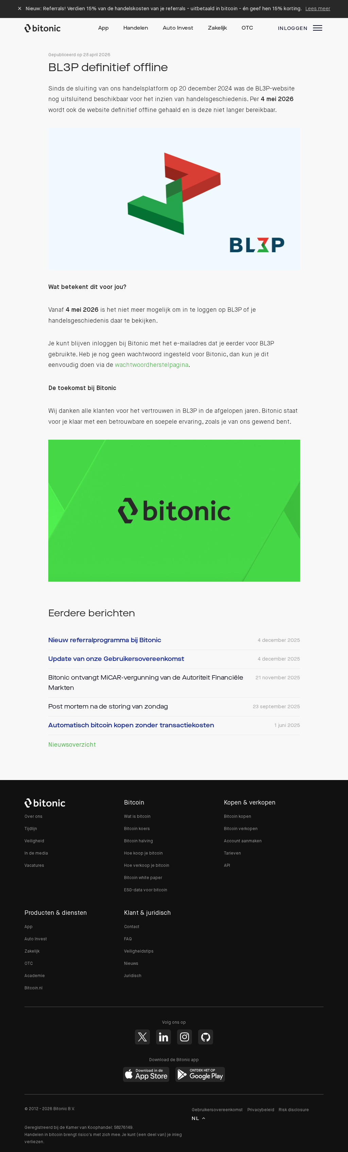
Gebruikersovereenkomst (217, 1110)
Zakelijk (217, 28)
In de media (36, 853)
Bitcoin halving (138, 841)
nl (195, 1118)
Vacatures (34, 866)
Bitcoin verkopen (241, 829)
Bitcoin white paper (143, 878)
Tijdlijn (30, 829)
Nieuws (131, 964)
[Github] (205, 1036)
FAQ (128, 939)
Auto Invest (178, 28)
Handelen (135, 28)
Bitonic (48, 28)
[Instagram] (184, 1036)
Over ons (33, 817)
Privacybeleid (260, 1110)
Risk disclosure (294, 1110)
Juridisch (132, 976)
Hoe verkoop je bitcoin (146, 866)
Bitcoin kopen (237, 817)
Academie (34, 976)
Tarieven (232, 853)
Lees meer (318, 8)
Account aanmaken (243, 841)
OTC (247, 28)
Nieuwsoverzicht (72, 745)
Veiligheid (34, 841)
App (103, 28)
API (227, 866)
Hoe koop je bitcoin (143, 853)
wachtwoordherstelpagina (151, 365)
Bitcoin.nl (33, 988)
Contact (131, 927)
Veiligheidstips (139, 952)
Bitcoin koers (137, 829)
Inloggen (293, 28)
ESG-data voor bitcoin (145, 890)
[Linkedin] (163, 1036)
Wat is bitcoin (137, 817)
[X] (142, 1036)
